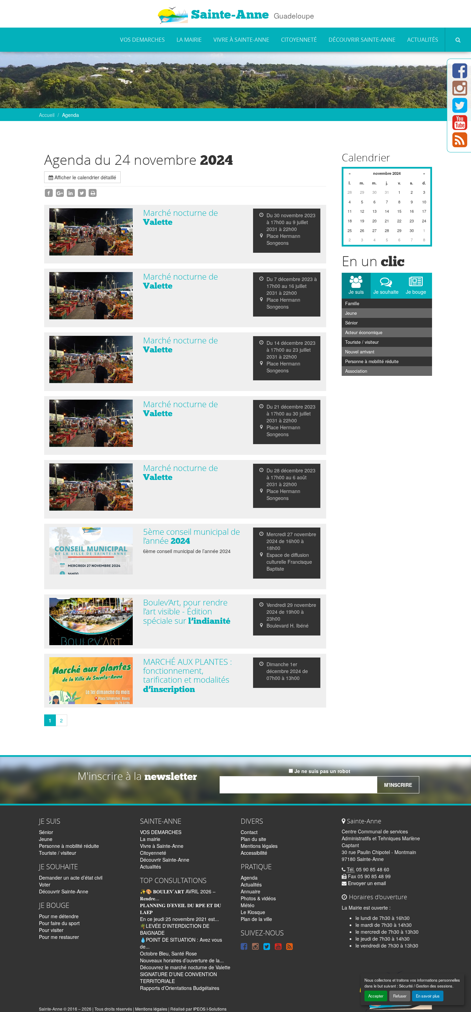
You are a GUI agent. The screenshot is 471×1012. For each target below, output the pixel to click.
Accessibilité (254, 852)
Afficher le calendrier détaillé (84, 177)
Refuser (400, 996)
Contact (249, 832)
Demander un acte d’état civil (70, 877)
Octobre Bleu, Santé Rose (168, 953)
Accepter (375, 996)
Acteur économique (363, 332)
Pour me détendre (59, 916)
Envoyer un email (366, 883)
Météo (247, 905)
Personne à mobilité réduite (372, 361)
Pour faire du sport (59, 923)
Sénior (351, 323)
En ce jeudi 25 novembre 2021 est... (179, 918)
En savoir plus (428, 996)
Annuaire (250, 891)
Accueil (46, 114)
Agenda (249, 877)
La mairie (189, 39)
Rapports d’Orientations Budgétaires (179, 987)
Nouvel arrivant (359, 352)
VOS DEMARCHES (142, 39)
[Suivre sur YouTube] (459, 126)
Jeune (351, 313)
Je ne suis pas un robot (321, 771)
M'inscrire (398, 784)
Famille (352, 303)
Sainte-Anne (228, 14)
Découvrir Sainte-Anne (362, 39)
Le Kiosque (253, 912)
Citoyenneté (299, 39)
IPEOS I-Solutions (210, 1009)
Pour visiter (51, 929)
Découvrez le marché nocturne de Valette (185, 967)
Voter (44, 884)
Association (356, 371)
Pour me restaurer (59, 936)
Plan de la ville (256, 918)
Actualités (422, 39)
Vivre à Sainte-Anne (241, 39)
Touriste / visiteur (362, 342)
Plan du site (253, 838)
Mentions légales (259, 845)
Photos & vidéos (258, 898)
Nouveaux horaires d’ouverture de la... (182, 960)
